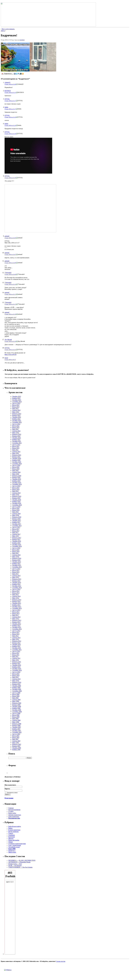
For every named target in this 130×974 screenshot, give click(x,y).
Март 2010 (15, 680)
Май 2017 (15, 532)
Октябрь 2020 (16, 462)
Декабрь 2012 (16, 624)
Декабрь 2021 (16, 438)
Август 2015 (16, 568)
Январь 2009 (16, 705)
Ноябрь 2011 (16, 646)
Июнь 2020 (15, 469)
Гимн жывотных (13, 816)
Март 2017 (15, 536)
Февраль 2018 (16, 517)
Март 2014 (15, 598)
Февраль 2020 (16, 475)
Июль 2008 (15, 715)
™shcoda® (8, 272)
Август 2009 (16, 693)
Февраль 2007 (16, 744)
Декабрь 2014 (16, 582)
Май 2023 (15, 408)
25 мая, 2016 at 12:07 (10, 254)
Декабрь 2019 (16, 479)
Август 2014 (16, 589)
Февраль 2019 (16, 496)
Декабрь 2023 (16, 396)
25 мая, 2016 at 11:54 (10, 133)
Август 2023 (16, 403)
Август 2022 (16, 424)
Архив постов (60, 961)
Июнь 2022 (15, 427)
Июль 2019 (15, 488)
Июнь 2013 (15, 613)
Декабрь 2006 (16, 748)
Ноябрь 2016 (16, 543)
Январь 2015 (16, 581)
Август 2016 (16, 548)
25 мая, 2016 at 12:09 (10, 262)
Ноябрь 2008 (16, 708)
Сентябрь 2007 (17, 732)
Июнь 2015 (15, 572)
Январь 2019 (16, 498)
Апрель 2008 (16, 720)
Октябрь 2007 (16, 730)
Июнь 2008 (15, 717)
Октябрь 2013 (16, 606)
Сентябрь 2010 (17, 670)
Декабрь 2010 (16, 665)
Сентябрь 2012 (17, 629)
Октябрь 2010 (16, 668)
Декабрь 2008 (16, 706)
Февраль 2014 (16, 599)
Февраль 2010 (16, 682)
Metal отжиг (12, 852)
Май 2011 (15, 656)
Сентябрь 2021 (17, 443)
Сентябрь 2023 (17, 401)
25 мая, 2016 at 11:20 (10, 117)
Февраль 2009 (16, 703)
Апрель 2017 (16, 534)
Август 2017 (16, 527)
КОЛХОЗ (22, 40)
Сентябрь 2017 (17, 525)
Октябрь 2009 (16, 689)
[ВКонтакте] (15, 73)
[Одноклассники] (23, 73)
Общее (10, 842)
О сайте (10, 811)
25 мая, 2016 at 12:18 (10, 314)
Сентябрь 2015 (17, 567)
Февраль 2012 (16, 641)
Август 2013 (16, 610)
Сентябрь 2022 (17, 422)
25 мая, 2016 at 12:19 (10, 341)
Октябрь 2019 (16, 482)
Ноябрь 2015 (16, 563)
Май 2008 (15, 718)
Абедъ (3, 30)
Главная (11, 808)
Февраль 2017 (16, 537)
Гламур (10, 833)
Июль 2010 (15, 674)
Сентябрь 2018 (17, 505)
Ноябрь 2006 (16, 749)
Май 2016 (15, 553)
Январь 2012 (16, 643)
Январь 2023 (16, 415)
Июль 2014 (15, 591)
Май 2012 (15, 636)
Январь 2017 (16, 539)
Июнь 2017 (15, 531)
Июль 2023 (15, 405)
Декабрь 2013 (16, 603)
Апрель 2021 (16, 451)
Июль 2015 (15, 570)
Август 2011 (16, 651)
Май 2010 (15, 677)
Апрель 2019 (16, 493)
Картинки (11, 837)
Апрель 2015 (16, 575)
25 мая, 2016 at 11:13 (10, 92)
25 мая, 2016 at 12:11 (10, 294)
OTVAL (7, 99)
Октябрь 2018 (16, 503)
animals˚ (7, 236)
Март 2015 (15, 577)
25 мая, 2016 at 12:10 (10, 284)
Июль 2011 (15, 653)
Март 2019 (15, 494)
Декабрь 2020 (16, 458)
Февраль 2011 (16, 662)
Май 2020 (15, 470)
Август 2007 (16, 734)
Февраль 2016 (16, 558)
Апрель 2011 (16, 658)
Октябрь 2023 (16, 400)
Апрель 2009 (16, 699)
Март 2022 (15, 432)
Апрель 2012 (16, 637)
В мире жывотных (14, 830)
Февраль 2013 (16, 620)
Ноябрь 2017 (16, 522)
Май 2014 (15, 594)
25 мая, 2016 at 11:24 (10, 125)
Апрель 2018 (16, 513)
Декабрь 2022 (16, 417)
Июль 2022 (15, 426)
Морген (10, 838)
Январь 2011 (16, 663)
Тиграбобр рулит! (14, 847)
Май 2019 (15, 491)
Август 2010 (16, 672)
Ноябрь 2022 (16, 419)
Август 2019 (16, 486)
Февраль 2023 (16, 413)
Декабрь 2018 (16, 500)
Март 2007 (15, 742)
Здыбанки (11, 835)
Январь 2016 (16, 560)
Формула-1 (11, 850)
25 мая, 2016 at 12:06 (10, 238)
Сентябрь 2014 (17, 587)
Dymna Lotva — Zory (15, 864)
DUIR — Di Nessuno (15, 865)
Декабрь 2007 (16, 727)
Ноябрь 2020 (16, 460)
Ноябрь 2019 (16, 481)
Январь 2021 (16, 457)
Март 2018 (15, 515)
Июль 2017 (15, 529)
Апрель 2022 (16, 431)
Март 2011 (15, 660)
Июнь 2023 (15, 407)
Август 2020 (16, 465)
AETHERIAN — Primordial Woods (19, 862)
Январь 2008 (16, 725)
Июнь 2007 (15, 737)
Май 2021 (15, 450)
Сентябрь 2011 (17, 649)
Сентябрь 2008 (17, 711)
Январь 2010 (16, 684)
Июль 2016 (15, 550)
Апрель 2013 (16, 617)
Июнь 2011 (15, 655)
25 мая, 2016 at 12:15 (10, 304)
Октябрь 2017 (16, 524)
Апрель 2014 (16, 596)
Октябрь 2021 (16, 441)
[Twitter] (17, 73)
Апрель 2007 (16, 741)
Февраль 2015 (16, 579)
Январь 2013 (16, 622)
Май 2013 (15, 615)
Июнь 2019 (15, 489)
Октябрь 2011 (16, 648)
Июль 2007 (15, 736)
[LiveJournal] (19, 73)
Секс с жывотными (14, 845)
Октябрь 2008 (16, 710)
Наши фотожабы (13, 840)
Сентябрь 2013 (17, 608)
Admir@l (7, 82)
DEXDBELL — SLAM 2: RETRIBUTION (21, 860)
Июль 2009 (15, 694)
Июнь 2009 (15, 696)
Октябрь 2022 (16, 420)
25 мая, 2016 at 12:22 (10, 349)
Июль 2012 (15, 632)
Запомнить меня (11, 792)
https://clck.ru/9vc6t (10, 354)
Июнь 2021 (15, 448)
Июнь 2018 (15, 510)
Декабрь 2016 (16, 541)
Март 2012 (15, 639)
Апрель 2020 (16, 472)
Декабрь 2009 (16, 686)
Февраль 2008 (16, 724)
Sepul (6, 358)
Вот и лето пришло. (8, 29)
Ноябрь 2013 (16, 605)
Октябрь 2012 (16, 627)
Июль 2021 (15, 446)
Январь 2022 (16, 436)
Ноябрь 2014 (16, 584)
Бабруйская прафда (14, 826)
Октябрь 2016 (16, 544)
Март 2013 (15, 618)
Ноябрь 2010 (16, 667)
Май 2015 (15, 574)
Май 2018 (15, 512)
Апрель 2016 (16, 555)
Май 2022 (15, 429)
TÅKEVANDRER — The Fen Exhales (20, 867)
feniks (6, 107)
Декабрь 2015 (16, 562)
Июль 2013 (15, 612)
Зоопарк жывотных (14, 815)
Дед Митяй (8, 339)
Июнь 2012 (15, 634)
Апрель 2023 (16, 410)
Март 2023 (15, 412)
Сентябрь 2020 (17, 463)
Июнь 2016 (15, 551)
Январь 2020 (16, 477)
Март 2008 (15, 722)
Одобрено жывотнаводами (17, 843)
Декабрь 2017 (16, 520)
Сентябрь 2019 (17, 484)
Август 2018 (16, 506)
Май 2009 (15, 698)
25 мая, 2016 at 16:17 (10, 359)
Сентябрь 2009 (17, 691)
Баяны (10, 828)
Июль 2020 (15, 467)
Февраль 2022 (16, 434)
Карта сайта (12, 813)
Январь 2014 (16, 601)
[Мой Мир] (21, 73)
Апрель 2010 (16, 679)
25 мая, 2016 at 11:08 (10, 84)
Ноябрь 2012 (16, 625)
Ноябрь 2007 (16, 729)
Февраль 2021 (16, 455)
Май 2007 (15, 739)
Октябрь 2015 (16, 565)
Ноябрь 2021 (16, 439)
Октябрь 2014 (16, 586)
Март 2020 (15, 474)
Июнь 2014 (15, 593)
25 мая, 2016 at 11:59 (10, 177)
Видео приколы (13, 831)
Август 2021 (16, 444)
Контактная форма (14, 809)
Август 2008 (16, 713)
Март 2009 (15, 701)
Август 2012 (16, 631)
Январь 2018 (16, 519)
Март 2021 (15, 453)
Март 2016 (15, 556)
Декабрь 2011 (16, 644)
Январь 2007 (16, 746)
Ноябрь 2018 (16, 501)
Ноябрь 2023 (16, 398)
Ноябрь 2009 (16, 687)
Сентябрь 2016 (17, 546)
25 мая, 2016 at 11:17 (10, 100)
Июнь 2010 (15, 675)
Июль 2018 (15, 508)
